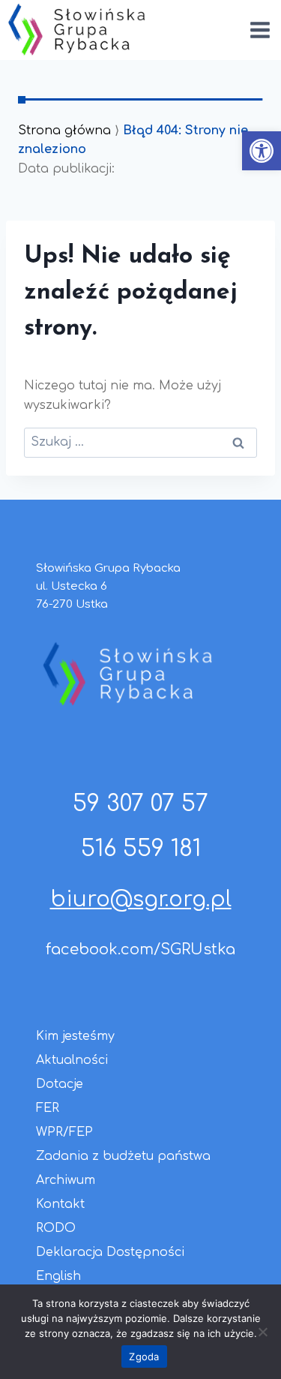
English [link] (58, 1276)
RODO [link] (56, 1228)
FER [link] (47, 1108)
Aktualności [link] (72, 1060)
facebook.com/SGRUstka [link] (140, 949)
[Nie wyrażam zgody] (262, 1331)
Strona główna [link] (64, 130)
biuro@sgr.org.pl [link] (141, 900)
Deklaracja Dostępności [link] (110, 1252)
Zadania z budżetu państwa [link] (123, 1156)
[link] (261, 150)
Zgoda (144, 1356)
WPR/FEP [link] (64, 1132)
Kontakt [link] (60, 1204)
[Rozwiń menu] (259, 29)
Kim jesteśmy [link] (75, 1036)
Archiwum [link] (65, 1180)
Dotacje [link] (59, 1084)
